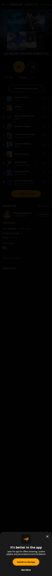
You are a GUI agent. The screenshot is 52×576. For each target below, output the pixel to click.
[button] (26, 288)
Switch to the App (26, 562)
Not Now (26, 569)
